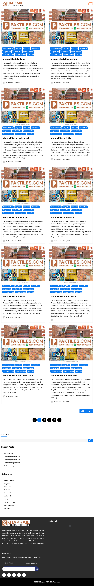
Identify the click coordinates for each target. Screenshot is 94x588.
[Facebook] (4, 575)
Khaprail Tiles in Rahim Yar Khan (18, 375)
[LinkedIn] (14, 575)
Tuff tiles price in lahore (12, 457)
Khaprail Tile (7, 52)
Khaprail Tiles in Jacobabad (64, 375)
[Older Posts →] (59, 420)
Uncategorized (21, 55)
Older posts (85, 411)
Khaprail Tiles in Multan (14, 296)
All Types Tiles (8, 453)
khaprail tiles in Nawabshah (64, 59)
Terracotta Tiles (8, 55)
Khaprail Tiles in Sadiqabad (64, 296)
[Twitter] (9, 575)
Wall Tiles (31, 55)
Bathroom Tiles (8, 48)
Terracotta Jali (28, 52)
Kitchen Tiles (17, 52)
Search (5, 434)
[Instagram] (24, 575)
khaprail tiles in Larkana (14, 59)
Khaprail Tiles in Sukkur (61, 138)
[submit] (37, 568)
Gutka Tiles (35, 48)
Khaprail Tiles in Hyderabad (16, 138)
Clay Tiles (18, 48)
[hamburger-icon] (90, 3)
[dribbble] (19, 575)
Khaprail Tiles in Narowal (62, 217)
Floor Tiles (26, 48)
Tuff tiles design (9, 466)
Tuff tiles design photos (12, 463)
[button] (69, 526)
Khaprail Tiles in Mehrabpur (15, 217)
